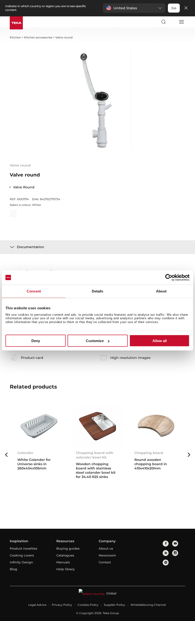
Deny (35, 341)
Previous (6, 454)
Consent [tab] (34, 291)
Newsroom (107, 555)
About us (106, 548)
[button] (134, 8)
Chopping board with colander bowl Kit (94, 455)
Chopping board (148, 453)
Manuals (63, 562)
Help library (65, 569)
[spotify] (165, 562)
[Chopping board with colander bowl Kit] (97, 426)
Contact (105, 562)
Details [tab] (97, 291)
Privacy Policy (62, 605)
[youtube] (175, 543)
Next (188, 454)
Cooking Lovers (22, 555)
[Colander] (39, 426)
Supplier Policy (114, 605)
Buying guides (68, 548)
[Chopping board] (156, 426)
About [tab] (161, 291)
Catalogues (65, 555)
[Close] (186, 8)
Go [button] (173, 8)
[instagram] (175, 553)
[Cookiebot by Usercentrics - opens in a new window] (169, 277)
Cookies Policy (88, 605)
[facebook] (165, 543)
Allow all (159, 341)
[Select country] (172, 22)
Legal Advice (37, 605)
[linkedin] (165, 553)
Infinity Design (21, 562)
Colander (25, 453)
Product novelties (23, 548)
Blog (13, 569)
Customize (95, 341)
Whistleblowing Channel (148, 605)
